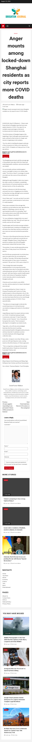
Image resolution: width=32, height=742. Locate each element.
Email (6, 451)
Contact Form (6, 598)
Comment (7, 424)
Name (6, 446)
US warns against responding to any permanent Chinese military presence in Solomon (7, 406)
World (15, 33)
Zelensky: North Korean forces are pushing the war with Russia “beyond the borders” (15, 559)
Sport (4, 585)
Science (4, 581)
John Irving (14, 644)
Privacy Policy (6, 603)
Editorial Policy (6, 602)
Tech (3, 583)
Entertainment (6, 587)
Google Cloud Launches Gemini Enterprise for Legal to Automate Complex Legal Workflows (14, 699)
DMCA (4, 600)
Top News (5, 575)
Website (6, 457)
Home (4, 573)
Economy (5, 579)
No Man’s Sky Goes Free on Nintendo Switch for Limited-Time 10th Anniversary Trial (15, 730)
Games (6, 710)
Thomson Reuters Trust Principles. (19, 366)
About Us (5, 596)
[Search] (29, 25)
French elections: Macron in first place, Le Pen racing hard (23, 405)
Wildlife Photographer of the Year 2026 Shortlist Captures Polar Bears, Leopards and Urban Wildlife (15, 639)
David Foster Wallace (9, 104)
